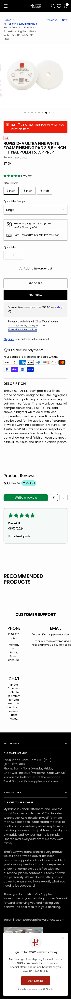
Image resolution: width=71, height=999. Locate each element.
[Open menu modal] (6, 6)
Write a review (26, 497)
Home (7, 20)
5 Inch (27, 191)
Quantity (10, 247)
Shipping (10, 339)
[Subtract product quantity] (7, 255)
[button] (12, 176)
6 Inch (44, 191)
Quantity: (14, 201)
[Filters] (54, 497)
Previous (52, 20)
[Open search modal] (53, 6)
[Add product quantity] (19, 255)
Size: (11, 183)
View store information (22, 329)
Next (65, 20)
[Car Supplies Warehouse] (35, 6)
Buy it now (35, 295)
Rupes (8, 157)
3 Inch (11, 191)
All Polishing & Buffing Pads (20, 23)
